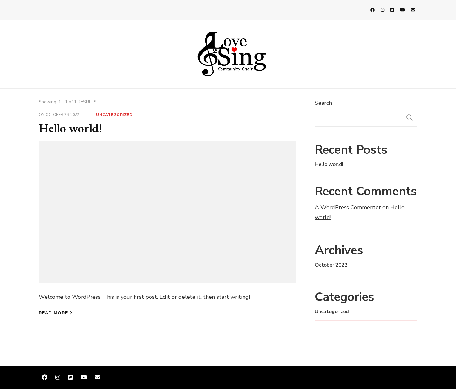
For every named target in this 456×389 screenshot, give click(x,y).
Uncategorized (114, 114)
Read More (53, 313)
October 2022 (331, 265)
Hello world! (70, 128)
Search (323, 103)
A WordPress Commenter (348, 207)
